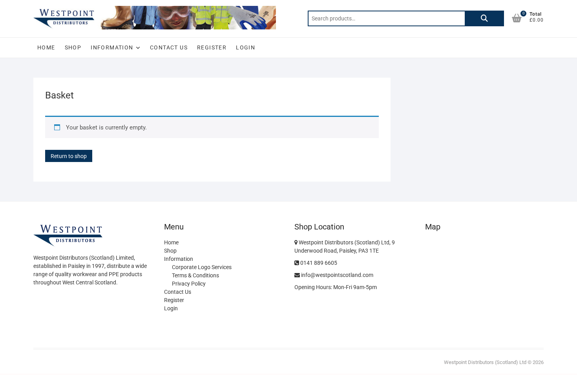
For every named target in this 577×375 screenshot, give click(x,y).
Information (112, 47)
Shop (73, 47)
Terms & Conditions (195, 275)
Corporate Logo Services (202, 267)
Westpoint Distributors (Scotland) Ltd (485, 362)
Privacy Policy (189, 283)
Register (211, 47)
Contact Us (169, 47)
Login (245, 47)
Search (484, 18)
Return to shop (69, 156)
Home (46, 47)
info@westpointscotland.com (336, 275)
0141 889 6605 (318, 263)
